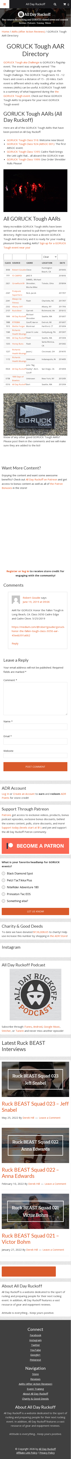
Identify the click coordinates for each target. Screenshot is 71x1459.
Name (8, 721)
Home (5, 31)
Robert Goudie (19, 269)
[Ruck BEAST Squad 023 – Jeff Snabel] (35, 1079)
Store (35, 1374)
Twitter (35, 1345)
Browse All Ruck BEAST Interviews (29, 1271)
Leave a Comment (49, 1117)
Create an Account (24, 793)
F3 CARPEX (17, 275)
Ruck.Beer (17, 310)
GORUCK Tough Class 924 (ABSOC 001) (30, 144)
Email (7, 736)
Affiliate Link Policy (26, 1452)
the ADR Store (58, 936)
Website (8, 750)
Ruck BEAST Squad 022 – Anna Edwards (30, 1172)
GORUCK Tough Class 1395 (23, 151)
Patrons (6, 815)
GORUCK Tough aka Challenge (21, 62)
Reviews (35, 1379)
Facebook (35, 1335)
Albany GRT (17, 306)
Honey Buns (17, 343)
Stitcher (6, 1030)
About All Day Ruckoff (35, 1393)
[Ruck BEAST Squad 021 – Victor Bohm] (35, 1211)
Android (37, 1026)
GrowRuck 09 (18, 283)
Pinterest (35, 1359)
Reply (15, 643)
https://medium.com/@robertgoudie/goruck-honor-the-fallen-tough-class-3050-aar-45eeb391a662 (38, 631)
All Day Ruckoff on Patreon (41, 479)
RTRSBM (16, 322)
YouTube (35, 1350)
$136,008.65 (40, 932)
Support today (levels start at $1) (22, 827)
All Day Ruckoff (19, 316)
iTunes (28, 1026)
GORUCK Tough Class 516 (22, 140)
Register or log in (18, 571)
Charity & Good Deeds (35, 1398)
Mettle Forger (18, 326)
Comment (10, 680)
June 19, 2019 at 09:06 (36, 601)
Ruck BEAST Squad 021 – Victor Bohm (30, 1238)
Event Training (35, 1389)
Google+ (35, 1354)
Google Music (52, 1026)
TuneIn (20, 1030)
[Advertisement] (35, 529)
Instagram (35, 1340)
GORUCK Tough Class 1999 (23, 159)
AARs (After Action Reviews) (28, 31)
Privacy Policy (47, 1452)
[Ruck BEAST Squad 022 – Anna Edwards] (35, 1145)
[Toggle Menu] (4, 4)
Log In (5, 793)
